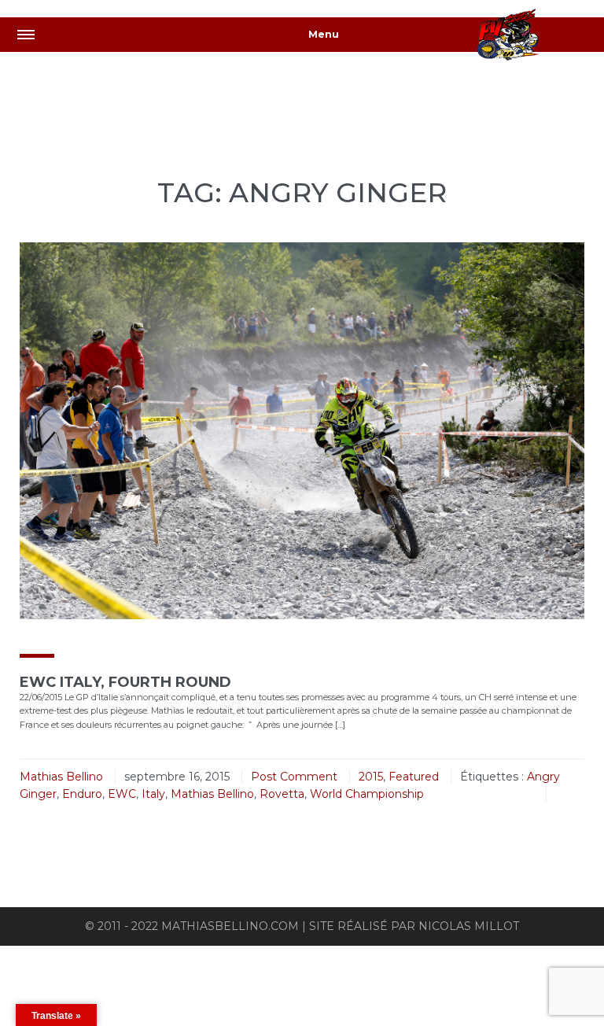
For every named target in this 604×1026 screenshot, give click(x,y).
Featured (414, 777)
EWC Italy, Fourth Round (125, 682)
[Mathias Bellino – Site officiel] (525, 37)
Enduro (82, 794)
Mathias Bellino (61, 777)
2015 (371, 777)
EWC (122, 794)
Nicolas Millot (468, 926)
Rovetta (282, 794)
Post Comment (294, 777)
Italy (153, 794)
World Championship (367, 794)
